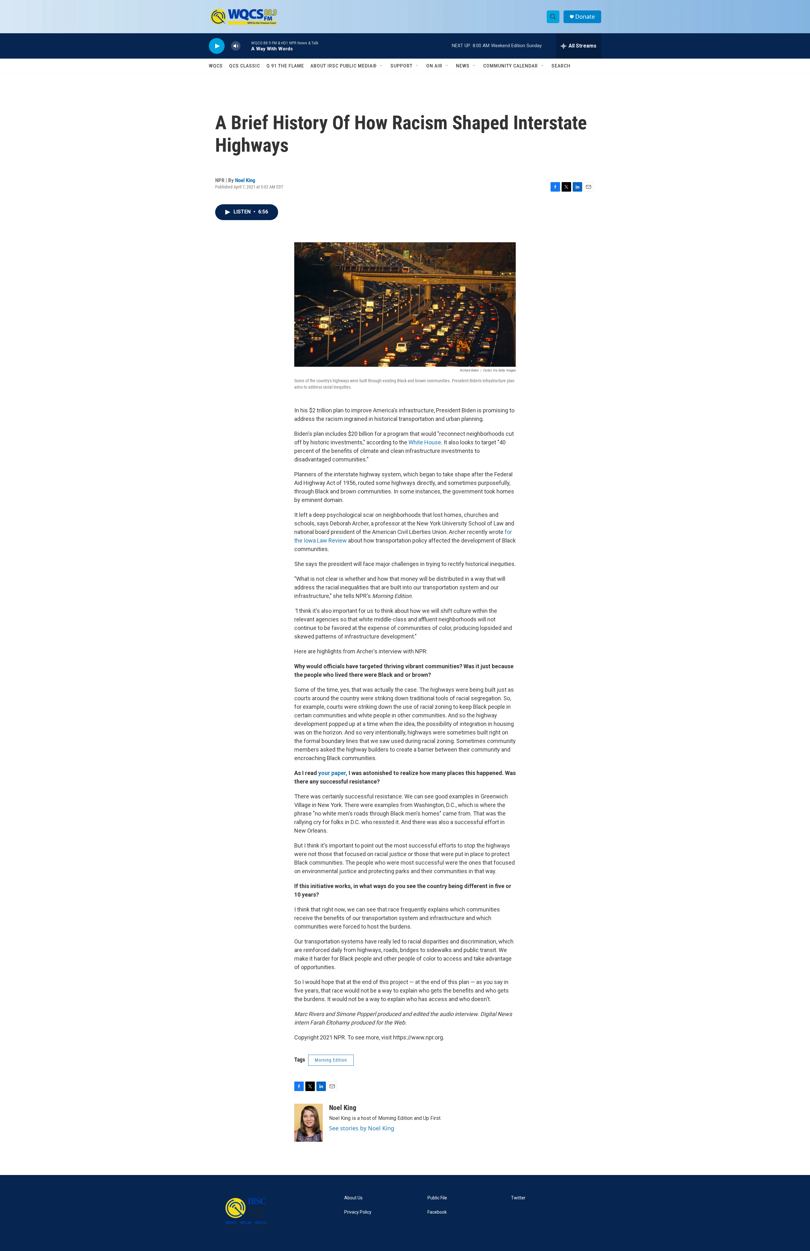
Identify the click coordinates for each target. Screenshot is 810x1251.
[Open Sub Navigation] (381, 65)
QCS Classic (244, 65)
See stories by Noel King (361, 1128)
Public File (437, 1198)
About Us (353, 1198)
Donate (585, 16)
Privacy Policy (357, 1212)
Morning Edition (331, 1060)
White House (424, 442)
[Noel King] (308, 1123)
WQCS (216, 65)
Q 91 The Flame (285, 65)
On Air (434, 65)
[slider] (246, 45)
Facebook (437, 1212)
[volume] (235, 46)
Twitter (518, 1198)
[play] (217, 46)
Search (560, 65)
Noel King (245, 180)
